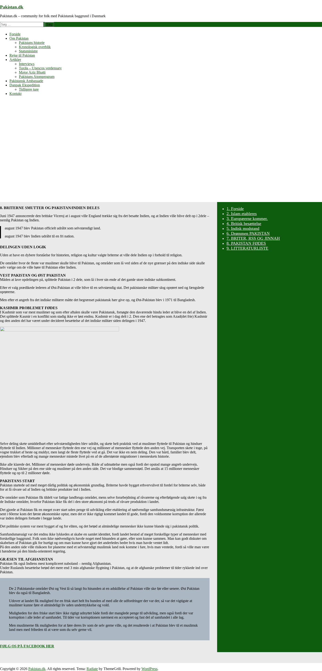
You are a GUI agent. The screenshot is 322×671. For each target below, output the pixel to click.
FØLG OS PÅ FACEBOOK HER (27, 646)
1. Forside (235, 208)
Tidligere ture (29, 89)
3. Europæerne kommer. (247, 218)
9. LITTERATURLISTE (247, 248)
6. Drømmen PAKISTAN (248, 233)
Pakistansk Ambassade (26, 81)
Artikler (15, 60)
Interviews (26, 64)
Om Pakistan (19, 38)
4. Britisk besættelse (244, 223)
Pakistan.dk (11, 6)
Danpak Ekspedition (24, 85)
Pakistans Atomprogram (36, 77)
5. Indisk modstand (243, 228)
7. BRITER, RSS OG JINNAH (253, 238)
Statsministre (28, 51)
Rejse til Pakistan (22, 55)
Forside (15, 34)
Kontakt (15, 94)
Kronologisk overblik (35, 47)
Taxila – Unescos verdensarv (40, 68)
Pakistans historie (32, 43)
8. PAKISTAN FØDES (246, 243)
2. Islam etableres (242, 213)
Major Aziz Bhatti (32, 72)
